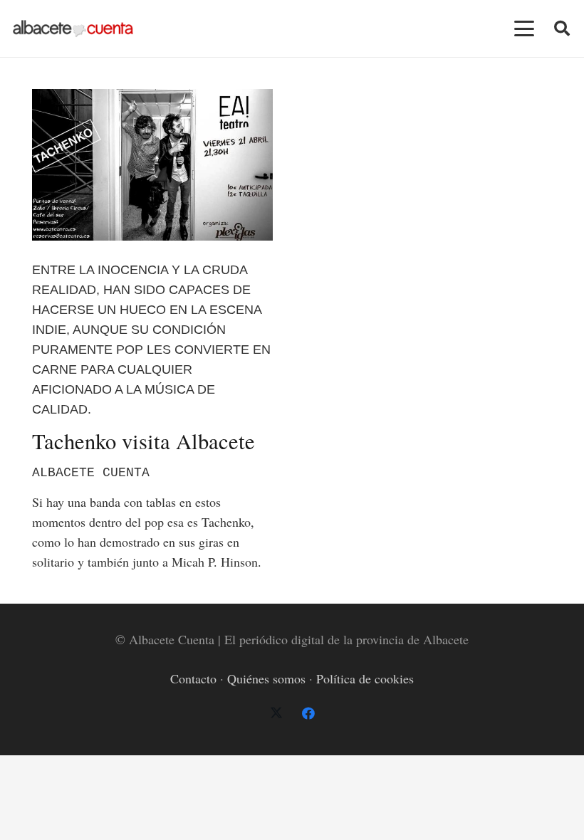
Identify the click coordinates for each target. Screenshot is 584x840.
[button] (524, 28)
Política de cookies (365, 678)
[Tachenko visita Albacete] (152, 165)
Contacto (193, 678)
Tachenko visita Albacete (143, 441)
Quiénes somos (266, 678)
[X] (276, 714)
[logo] (73, 29)
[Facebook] (308, 714)
